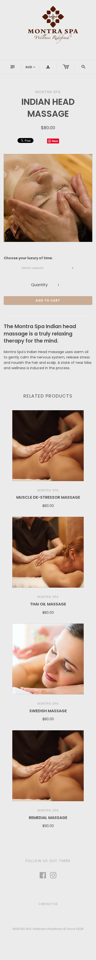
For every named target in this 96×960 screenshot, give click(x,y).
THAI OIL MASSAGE (48, 604)
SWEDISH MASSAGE (48, 711)
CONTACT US (48, 904)
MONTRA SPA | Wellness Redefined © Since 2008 (48, 929)
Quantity (39, 285)
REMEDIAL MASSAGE (48, 817)
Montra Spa (48, 490)
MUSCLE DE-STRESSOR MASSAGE (48, 497)
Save (55, 141)
